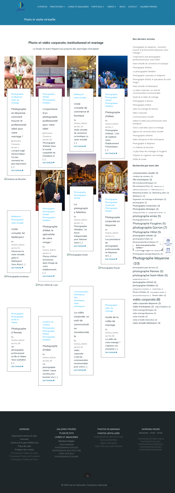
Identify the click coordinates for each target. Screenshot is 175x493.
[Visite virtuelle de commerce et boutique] (81, 76)
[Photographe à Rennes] (18, 295)
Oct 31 (17, 248)
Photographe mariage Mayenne (148, 254)
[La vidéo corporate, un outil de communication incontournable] (81, 273)
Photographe (111, 94)
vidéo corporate (146, 299)
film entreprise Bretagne (144, 183)
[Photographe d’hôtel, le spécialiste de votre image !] (50, 190)
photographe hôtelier (144, 235)
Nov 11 (80, 223)
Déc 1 (110, 127)
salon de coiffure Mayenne (142, 295)
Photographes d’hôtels (143, 135)
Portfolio (96, 6)
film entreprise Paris (143, 186)
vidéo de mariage (15, 101)
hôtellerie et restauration (141, 189)
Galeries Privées (148, 6)
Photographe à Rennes (143, 101)
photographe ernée (147, 216)
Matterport (79, 94)
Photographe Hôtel (147, 232)
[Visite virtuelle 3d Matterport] (18, 198)
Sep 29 (49, 361)
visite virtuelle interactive (145, 320)
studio (111, 485)
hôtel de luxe (159, 186)
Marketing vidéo (160, 193)
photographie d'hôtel (144, 282)
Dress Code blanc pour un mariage (148, 127)
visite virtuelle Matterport (146, 323)
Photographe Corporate (111, 203)
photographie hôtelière (145, 285)
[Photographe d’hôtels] (112, 76)
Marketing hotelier (142, 193)
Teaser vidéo (159, 295)
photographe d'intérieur (157, 212)
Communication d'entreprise (81, 293)
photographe (140, 202)
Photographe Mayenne (151, 260)
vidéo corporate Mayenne (147, 303)
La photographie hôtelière (144, 71)
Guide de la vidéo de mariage (145, 97)
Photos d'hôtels (141, 292)
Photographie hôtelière (49, 101)
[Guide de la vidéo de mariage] (112, 286)
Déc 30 (49, 139)
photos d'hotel (157, 289)
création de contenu (143, 176)
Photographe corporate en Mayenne (149, 75)
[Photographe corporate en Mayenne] (112, 181)
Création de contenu (48, 323)
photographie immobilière (142, 289)
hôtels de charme (157, 189)
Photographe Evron (142, 220)
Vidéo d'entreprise (143, 306)
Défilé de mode (139, 159)
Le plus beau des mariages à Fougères (150, 151)
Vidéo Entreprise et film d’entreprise (148, 139)
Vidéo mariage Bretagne (144, 310)
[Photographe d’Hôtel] (50, 303)
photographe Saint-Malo (150, 275)
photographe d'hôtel (140, 212)
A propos (42, 6)
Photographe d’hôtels (142, 67)
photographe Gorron (150, 227)
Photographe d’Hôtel (142, 105)
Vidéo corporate (140, 113)
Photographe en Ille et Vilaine (17, 319)
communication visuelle (145, 173)
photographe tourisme (141, 279)
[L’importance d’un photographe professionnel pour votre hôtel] (50, 76)
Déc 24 (80, 126)
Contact (132, 6)
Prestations (56, 6)
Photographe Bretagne (146, 209)
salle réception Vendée (158, 292)
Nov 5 (48, 253)
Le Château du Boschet (143, 147)
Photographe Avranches (146, 205)
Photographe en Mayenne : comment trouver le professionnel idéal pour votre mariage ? (150, 50)
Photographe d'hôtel (49, 95)
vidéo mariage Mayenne (144, 313)
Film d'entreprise (79, 299)
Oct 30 (80, 347)
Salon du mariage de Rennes (145, 109)
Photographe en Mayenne (17, 95)
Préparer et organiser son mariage (148, 155)
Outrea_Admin (80, 123)
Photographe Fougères (149, 223)
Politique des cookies (24, 449)
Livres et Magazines (78, 6)
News (122, 6)
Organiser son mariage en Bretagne (149, 199)
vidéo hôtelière (163, 307)
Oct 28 (111, 336)
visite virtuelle (80, 97)
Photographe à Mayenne (144, 143)
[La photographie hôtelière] (81, 174)
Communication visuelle (143, 116)
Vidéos (110, 6)
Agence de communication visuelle (148, 131)
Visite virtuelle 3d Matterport (145, 86)
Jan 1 (16, 147)
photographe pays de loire (145, 267)
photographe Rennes (148, 271)
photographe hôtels (143, 239)
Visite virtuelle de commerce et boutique (150, 63)
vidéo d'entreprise (79, 305)
